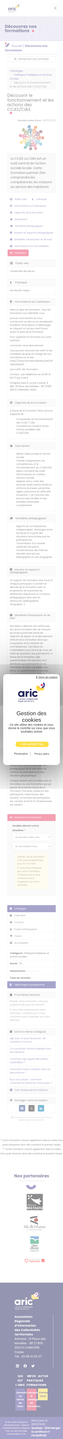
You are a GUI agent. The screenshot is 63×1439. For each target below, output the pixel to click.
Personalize (21, 753)
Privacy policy (41, 753)
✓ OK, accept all (32, 744)
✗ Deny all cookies (47, 677)
